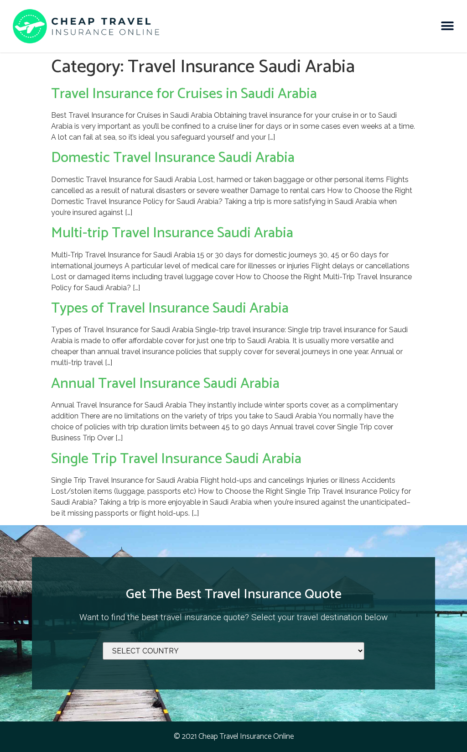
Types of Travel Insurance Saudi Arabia (170, 308)
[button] (447, 26)
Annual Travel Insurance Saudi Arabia (165, 384)
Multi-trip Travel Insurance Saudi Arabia (172, 233)
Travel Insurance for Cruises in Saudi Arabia (184, 94)
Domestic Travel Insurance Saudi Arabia (173, 158)
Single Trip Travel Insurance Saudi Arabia (176, 459)
